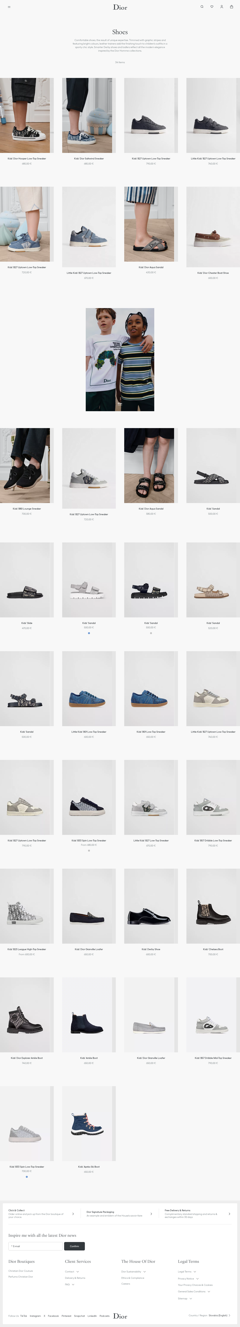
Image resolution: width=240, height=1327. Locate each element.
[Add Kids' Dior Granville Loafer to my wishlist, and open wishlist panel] (117, 874)
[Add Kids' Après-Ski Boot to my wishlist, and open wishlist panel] (117, 1092)
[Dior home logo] (120, 7)
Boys (120, 403)
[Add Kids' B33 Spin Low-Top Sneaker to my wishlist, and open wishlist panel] (117, 765)
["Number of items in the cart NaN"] (231, 7)
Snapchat (79, 1316)
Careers (125, 1283)
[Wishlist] (212, 7)
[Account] (222, 7)
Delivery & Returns (75, 1278)
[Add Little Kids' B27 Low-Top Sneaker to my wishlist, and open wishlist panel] (179, 765)
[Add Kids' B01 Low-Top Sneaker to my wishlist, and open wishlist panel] (179, 657)
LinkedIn (92, 1316)
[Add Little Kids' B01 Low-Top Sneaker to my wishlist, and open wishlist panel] (117, 657)
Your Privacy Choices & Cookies (195, 1285)
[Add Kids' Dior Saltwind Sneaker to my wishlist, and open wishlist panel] (117, 83)
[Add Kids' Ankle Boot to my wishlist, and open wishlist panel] (117, 983)
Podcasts (104, 1316)
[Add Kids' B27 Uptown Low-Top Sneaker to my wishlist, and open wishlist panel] (179, 83)
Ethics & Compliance (132, 1278)
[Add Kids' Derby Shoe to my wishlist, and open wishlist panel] (179, 874)
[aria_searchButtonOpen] (202, 7)
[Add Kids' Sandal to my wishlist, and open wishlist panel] (117, 548)
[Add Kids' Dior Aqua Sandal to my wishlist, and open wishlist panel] (179, 192)
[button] (117, 83)
